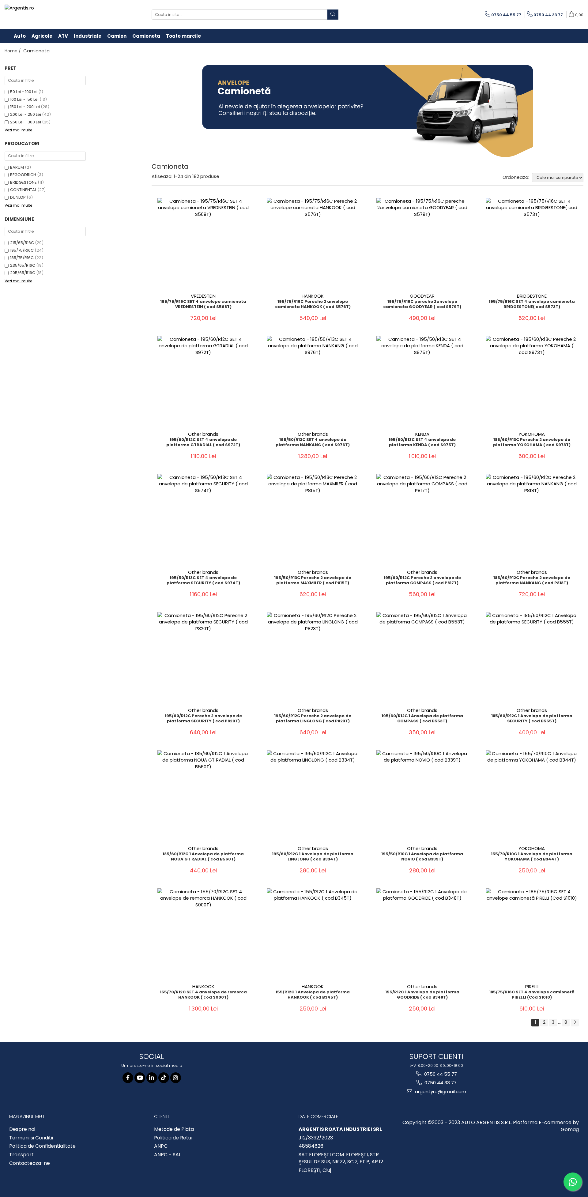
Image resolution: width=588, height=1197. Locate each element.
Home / (13, 51)
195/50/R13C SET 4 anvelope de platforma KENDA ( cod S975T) (422, 442)
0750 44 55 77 (440, 1074)
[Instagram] (175, 1077)
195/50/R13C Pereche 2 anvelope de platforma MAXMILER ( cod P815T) (312, 580)
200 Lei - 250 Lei (25, 114)
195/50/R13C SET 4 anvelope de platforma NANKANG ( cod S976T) (313, 442)
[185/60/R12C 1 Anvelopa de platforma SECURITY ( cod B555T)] (532, 658)
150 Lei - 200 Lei (25, 107)
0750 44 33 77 (440, 1082)
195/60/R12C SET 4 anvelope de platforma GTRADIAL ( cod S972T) (203, 442)
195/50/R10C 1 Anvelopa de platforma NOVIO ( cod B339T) (422, 857)
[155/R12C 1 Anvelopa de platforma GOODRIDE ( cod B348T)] (422, 934)
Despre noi (22, 1129)
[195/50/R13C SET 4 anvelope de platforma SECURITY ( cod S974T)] (203, 520)
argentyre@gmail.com (440, 1091)
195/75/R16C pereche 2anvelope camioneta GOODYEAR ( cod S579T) (422, 304)
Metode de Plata (174, 1129)
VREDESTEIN (203, 296)
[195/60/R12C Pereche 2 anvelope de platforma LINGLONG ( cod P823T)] (313, 658)
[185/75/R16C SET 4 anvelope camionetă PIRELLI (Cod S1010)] (532, 934)
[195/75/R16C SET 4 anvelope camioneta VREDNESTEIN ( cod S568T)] (203, 244)
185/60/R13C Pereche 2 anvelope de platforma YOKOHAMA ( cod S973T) (532, 442)
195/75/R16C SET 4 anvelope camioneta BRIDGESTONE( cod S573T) (532, 304)
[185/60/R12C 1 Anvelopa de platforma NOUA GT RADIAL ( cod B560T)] (203, 796)
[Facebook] (128, 1077)
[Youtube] (139, 1077)
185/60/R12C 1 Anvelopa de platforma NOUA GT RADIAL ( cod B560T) (203, 857)
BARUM (17, 167)
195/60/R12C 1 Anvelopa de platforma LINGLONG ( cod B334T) (312, 857)
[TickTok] (163, 1077)
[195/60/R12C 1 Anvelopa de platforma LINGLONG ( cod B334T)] (313, 796)
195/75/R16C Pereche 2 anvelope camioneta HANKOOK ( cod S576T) (313, 304)
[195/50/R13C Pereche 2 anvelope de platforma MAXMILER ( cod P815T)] (313, 520)
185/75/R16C (22, 258)
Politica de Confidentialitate (42, 1146)
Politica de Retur (173, 1138)
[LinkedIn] (151, 1077)
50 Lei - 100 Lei (23, 92)
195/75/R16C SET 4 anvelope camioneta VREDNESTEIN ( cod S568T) (203, 304)
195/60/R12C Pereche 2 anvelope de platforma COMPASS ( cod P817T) (422, 580)
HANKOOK (313, 296)
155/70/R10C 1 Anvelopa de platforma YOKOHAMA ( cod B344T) (531, 857)
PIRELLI (531, 986)
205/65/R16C (22, 273)
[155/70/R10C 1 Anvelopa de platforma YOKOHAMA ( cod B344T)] (532, 796)
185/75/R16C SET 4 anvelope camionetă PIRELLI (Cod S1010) (532, 995)
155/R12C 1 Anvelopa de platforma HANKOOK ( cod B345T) (313, 995)
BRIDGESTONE (23, 182)
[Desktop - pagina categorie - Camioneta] (367, 111)
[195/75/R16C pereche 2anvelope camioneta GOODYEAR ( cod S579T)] (422, 244)
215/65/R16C (22, 243)
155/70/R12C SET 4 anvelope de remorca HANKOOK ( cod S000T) (203, 995)
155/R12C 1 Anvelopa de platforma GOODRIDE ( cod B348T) (422, 995)
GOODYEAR (422, 296)
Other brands (203, 434)
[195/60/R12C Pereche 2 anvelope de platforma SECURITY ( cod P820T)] (203, 658)
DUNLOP (18, 197)
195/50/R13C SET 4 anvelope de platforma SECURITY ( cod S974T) (203, 580)
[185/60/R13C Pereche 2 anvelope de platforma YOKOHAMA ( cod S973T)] (532, 382)
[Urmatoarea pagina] (575, 1022)
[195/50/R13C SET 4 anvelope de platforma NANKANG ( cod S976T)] (313, 382)
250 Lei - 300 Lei (25, 122)
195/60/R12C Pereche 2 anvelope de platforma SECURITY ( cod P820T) (203, 718)
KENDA (422, 434)
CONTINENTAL (23, 190)
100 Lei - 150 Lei (24, 99)
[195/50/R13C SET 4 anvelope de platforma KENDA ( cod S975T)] (422, 382)
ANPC (161, 1146)
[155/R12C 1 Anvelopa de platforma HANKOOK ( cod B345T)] (313, 934)
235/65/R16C (22, 265)
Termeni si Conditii (31, 1138)
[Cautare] (332, 14)
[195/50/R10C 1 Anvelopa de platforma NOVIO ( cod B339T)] (422, 796)
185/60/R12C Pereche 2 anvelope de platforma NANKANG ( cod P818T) (531, 580)
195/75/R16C (22, 250)
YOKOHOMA (531, 434)
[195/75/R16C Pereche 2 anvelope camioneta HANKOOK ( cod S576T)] (313, 244)
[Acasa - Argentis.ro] (44, 14)
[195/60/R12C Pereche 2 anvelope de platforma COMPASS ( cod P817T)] (422, 520)
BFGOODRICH (23, 175)
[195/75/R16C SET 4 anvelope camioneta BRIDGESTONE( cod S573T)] (532, 244)
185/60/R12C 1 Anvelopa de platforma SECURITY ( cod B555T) (531, 718)
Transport (21, 1154)
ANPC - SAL (167, 1154)
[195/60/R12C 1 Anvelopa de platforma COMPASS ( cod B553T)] (422, 658)
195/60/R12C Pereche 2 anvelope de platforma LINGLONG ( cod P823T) (312, 718)
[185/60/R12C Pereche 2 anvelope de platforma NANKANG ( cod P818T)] (532, 520)
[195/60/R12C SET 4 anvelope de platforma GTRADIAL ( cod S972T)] (203, 382)
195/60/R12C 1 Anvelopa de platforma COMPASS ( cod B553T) (422, 718)
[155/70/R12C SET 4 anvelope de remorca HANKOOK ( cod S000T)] (203, 934)
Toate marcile (183, 36)
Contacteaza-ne (29, 1163)
